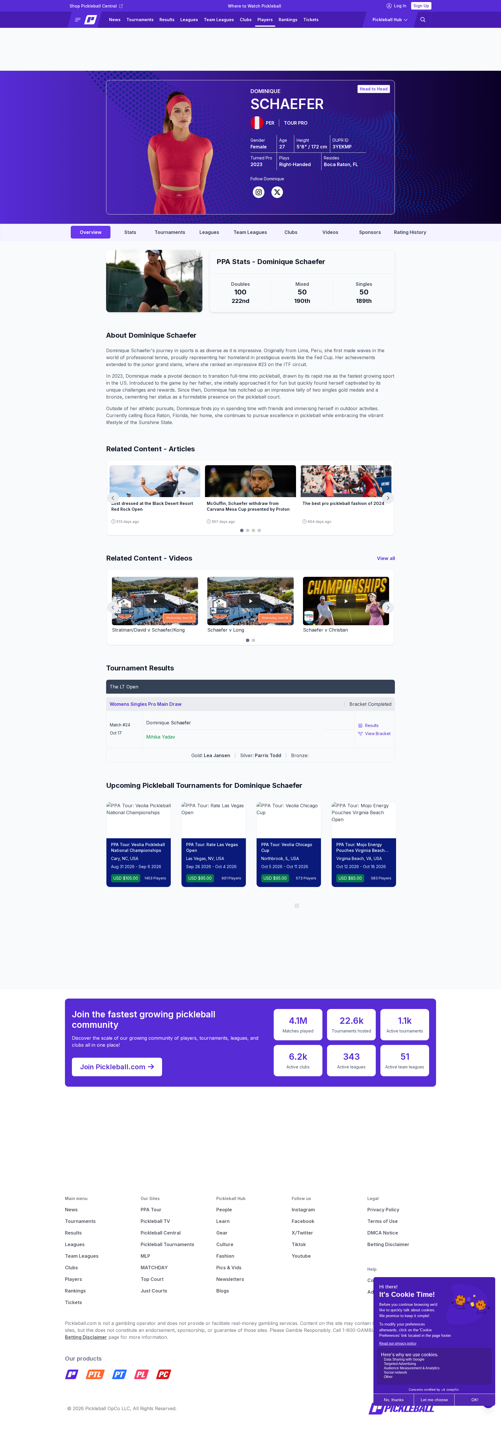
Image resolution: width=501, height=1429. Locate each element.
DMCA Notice (382, 1233)
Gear (222, 1233)
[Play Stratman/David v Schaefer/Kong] (155, 601)
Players (265, 19)
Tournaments (140, 19)
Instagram (303, 1209)
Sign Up (421, 5)
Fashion (225, 1256)
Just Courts (154, 1291)
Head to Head (374, 88)
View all (386, 558)
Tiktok (299, 1244)
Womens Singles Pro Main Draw (145, 704)
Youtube (301, 1256)
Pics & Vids (229, 1267)
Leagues (189, 19)
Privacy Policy (383, 1209)
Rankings (288, 19)
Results (167, 19)
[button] (87, 19)
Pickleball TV (155, 1221)
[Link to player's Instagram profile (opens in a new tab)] (258, 192)
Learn (223, 1221)
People (224, 1209)
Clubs (246, 19)
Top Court (152, 1279)
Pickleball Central (161, 1233)
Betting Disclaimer (388, 1244)
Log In (400, 5)
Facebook (303, 1221)
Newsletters (230, 1279)
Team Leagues (219, 19)
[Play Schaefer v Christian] (346, 601)
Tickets (311, 19)
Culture (224, 1244)
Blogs (222, 1291)
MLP (145, 1256)
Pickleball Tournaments (167, 1244)
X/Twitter (302, 1233)
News (115, 19)
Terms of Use (382, 1221)
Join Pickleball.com (113, 1067)
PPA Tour (151, 1209)
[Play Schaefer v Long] (250, 601)
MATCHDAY (154, 1267)
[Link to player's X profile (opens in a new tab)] (277, 192)
